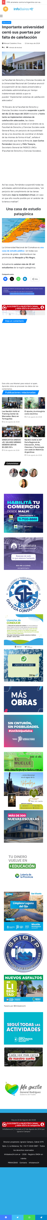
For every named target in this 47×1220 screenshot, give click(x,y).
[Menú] (1, 16)
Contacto (23, 1163)
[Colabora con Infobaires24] (23, 291)
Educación (6, 22)
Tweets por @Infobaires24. (15, 1006)
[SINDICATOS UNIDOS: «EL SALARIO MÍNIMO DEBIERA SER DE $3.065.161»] (12, 431)
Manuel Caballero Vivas (12, 43)
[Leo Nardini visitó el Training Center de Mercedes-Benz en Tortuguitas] (12, 403)
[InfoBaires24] (23, 9)
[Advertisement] (23, 1195)
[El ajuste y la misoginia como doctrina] (35, 403)
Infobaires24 (34, 1163)
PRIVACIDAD (13, 1163)
